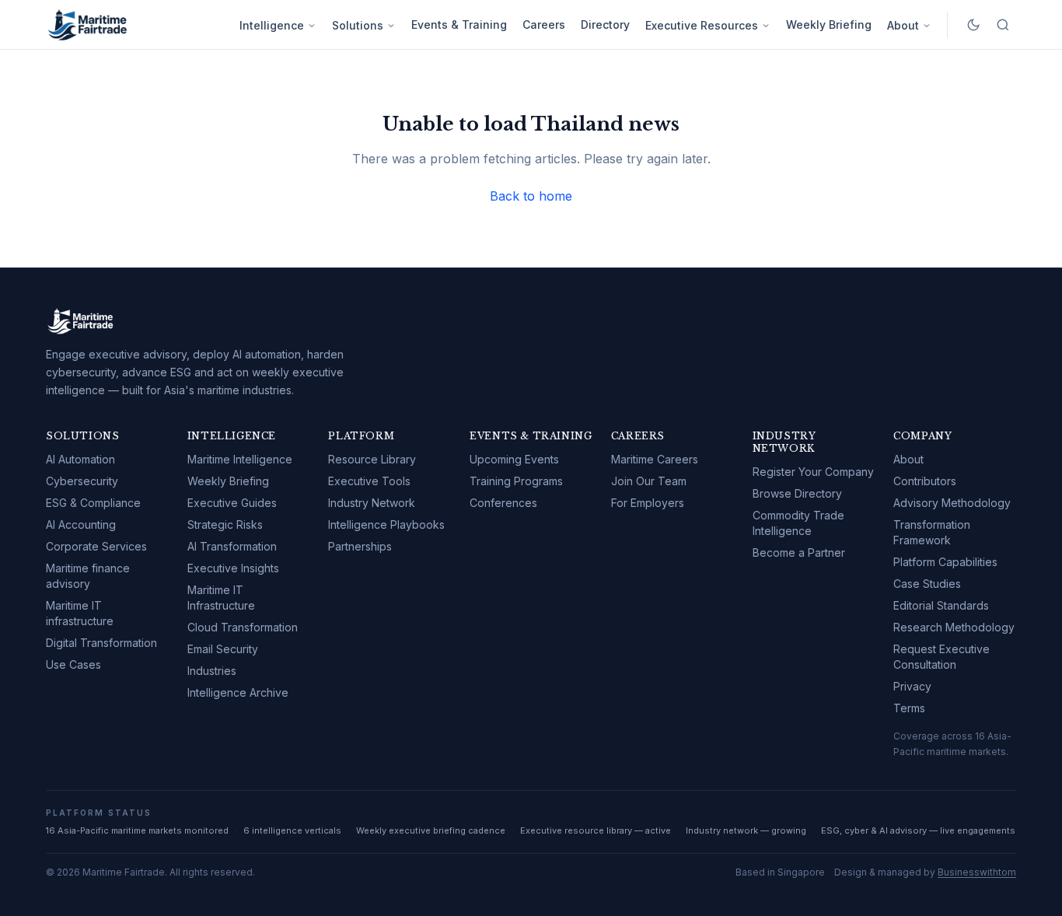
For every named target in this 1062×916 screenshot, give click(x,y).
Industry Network (371, 502)
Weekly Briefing (829, 24)
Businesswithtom (977, 872)
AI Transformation (232, 546)
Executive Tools (369, 481)
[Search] (1003, 25)
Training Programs (516, 481)
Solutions (357, 25)
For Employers (647, 502)
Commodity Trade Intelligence (798, 523)
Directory (605, 24)
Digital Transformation (101, 642)
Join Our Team (648, 481)
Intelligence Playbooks (386, 524)
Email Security (222, 649)
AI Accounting (81, 524)
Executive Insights (233, 568)
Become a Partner (799, 552)
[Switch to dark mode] (973, 25)
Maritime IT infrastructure (80, 613)
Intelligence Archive (237, 692)
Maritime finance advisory (88, 575)
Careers (543, 24)
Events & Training (459, 24)
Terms (909, 708)
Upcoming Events (514, 459)
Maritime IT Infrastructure (221, 597)
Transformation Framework (931, 532)
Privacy (912, 686)
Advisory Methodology (952, 502)
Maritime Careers (654, 459)
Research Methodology (954, 627)
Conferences (503, 502)
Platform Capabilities (945, 561)
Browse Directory (797, 493)
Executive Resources (701, 25)
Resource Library (372, 459)
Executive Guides (232, 502)
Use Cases (73, 664)
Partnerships (360, 546)
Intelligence (271, 25)
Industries (211, 670)
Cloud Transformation (242, 627)
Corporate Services (96, 546)
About (903, 25)
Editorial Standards (941, 605)
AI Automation (80, 459)
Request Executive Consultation (941, 656)
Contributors (924, 481)
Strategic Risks (225, 524)
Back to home (531, 196)
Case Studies (927, 583)
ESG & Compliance (93, 502)
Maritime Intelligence (239, 459)
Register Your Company (813, 471)
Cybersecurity (82, 481)
